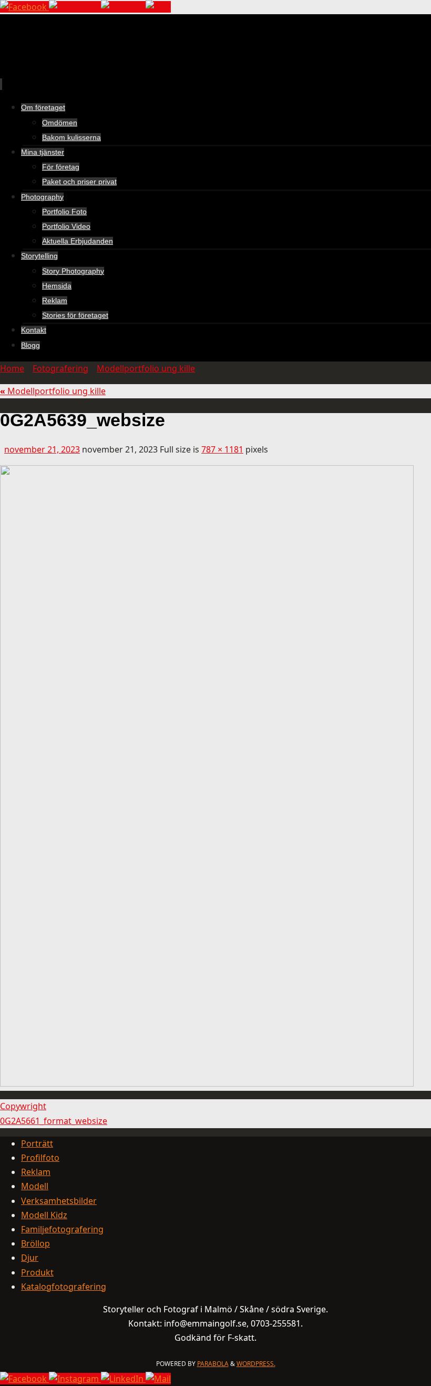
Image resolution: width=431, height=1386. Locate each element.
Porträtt (37, 1143)
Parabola (213, 1363)
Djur (29, 1257)
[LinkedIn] (123, 7)
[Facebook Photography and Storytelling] (24, 7)
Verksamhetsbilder (59, 1201)
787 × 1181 (222, 449)
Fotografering (60, 368)
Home (12, 368)
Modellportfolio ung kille (146, 368)
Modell (34, 1186)
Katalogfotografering (63, 1286)
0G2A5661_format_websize (53, 1121)
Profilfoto (40, 1157)
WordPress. (256, 1363)
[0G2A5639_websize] (207, 1083)
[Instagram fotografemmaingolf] (75, 7)
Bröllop (35, 1243)
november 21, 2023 (42, 449)
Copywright (23, 1106)
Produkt (37, 1272)
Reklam (35, 1172)
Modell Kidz (44, 1215)
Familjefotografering (62, 1229)
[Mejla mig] (158, 7)
